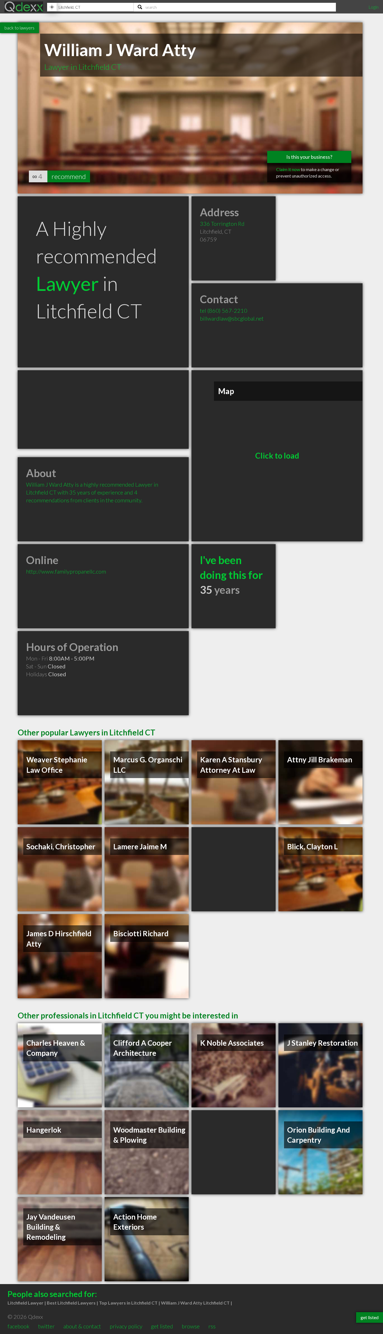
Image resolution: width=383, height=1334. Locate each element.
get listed (162, 1326)
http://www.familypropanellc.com (66, 571)
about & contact (82, 1326)
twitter (46, 1326)
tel (223, 310)
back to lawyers (19, 27)
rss (212, 1326)
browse (191, 1326)
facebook (18, 1326)
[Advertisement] (103, 409)
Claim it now (288, 169)
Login (373, 7)
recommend (69, 176)
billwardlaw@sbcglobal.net (232, 318)
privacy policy (126, 1326)
